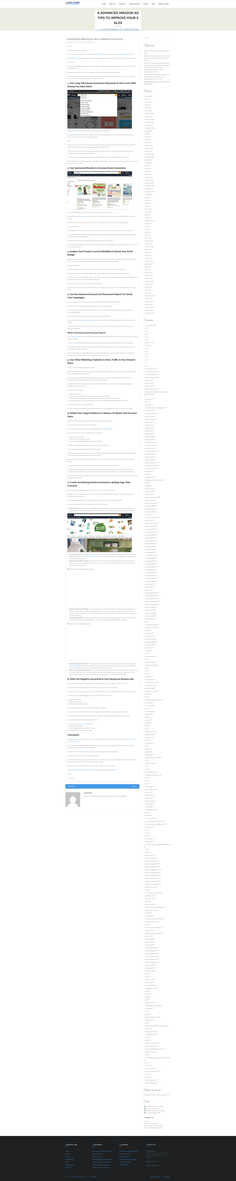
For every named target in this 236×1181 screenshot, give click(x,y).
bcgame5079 (148, 428)
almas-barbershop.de (151, 389)
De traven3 (148, 633)
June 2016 (148, 290)
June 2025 (148, 137)
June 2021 (148, 229)
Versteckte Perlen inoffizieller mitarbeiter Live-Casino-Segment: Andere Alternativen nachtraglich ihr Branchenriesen (157, 77)
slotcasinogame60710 (151, 956)
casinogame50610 (150, 567)
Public (147, 913)
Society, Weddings (150, 985)
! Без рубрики (149, 325)
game (146, 717)
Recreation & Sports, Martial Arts (154, 919)
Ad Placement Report (75, 337)
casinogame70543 (150, 572)
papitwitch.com (149, 896)
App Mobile (148, 405)
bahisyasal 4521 (149, 416)
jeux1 (146, 781)
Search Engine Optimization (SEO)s (102, 1151)
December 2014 (149, 307)
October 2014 (149, 310)
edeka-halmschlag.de (151, 665)
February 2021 (149, 241)
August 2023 (148, 194)
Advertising (148, 380)
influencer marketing (75, 666)
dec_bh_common (150, 639)
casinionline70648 (150, 512)
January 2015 (148, 304)
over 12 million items (100, 54)
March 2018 (148, 258)
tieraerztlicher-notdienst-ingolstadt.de (155, 1026)
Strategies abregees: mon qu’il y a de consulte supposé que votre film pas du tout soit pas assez (157, 58)
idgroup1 (147, 749)
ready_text (148, 916)
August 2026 (148, 96)
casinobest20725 (150, 532)
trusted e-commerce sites (126, 54)
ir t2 (146, 760)
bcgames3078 (149, 439)
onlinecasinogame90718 (152, 884)
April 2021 (148, 235)
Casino (147, 515)
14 (146, 337)
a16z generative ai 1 (151, 372)
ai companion (149, 383)
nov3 (146, 833)
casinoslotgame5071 (151, 593)
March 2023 (148, 209)
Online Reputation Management (101, 1165)
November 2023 (149, 186)
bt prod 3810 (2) (149, 491)
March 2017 (148, 272)
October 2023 (149, 189)
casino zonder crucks (151, 523)
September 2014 (149, 313)
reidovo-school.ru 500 (151, 922)
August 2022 (148, 212)
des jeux (147, 651)
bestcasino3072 (149, 454)
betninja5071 (148, 471)
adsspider (84, 42)
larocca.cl (147, 792)
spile (146, 1000)
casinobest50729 (150, 546)
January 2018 (148, 264)
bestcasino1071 (149, 448)
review (147, 924)
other (146, 890)
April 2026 (148, 108)
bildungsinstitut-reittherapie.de (154, 480)
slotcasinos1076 (149, 965)
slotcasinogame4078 (151, 953)
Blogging (147, 486)
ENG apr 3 (148, 677)
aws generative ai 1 (150, 413)
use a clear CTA (104, 563)
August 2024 (148, 163)
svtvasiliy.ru (148, 1008)
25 (146, 354)
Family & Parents (150, 685)
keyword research (86, 751)
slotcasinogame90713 (151, 962)
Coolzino (148, 1157)
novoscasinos (149, 838)
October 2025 (149, 125)
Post (146, 901)
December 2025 (149, 119)
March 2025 (148, 145)
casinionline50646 (150, 509)
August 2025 (148, 131)
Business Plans (149, 500)
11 (146, 331)
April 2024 (148, 174)
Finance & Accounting (151, 691)
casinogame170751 (150, 555)
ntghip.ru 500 (148, 841)
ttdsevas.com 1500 (150, 1031)
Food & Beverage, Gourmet (152, 700)
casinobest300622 (150, 535)
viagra (147, 1037)
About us (67, 1154)
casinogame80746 (150, 581)
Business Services (150, 503)
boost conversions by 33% (93, 556)
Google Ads (94, 384)
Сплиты (147, 1074)
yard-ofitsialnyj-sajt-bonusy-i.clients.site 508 (157, 1057)
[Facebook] (153, 1106)
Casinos (147, 590)
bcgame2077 (148, 422)
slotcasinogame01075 (151, 948)
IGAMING (147, 752)
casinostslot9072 (150, 619)
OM (146, 849)
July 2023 (147, 197)
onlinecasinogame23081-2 (152, 870)
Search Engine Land (80, 216)
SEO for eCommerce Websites (100, 1167)
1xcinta (147, 345)
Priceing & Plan (69, 1159)
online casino (149, 855)
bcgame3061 (148, 425)
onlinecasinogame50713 (152, 878)
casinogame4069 (150, 564)
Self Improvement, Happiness (153, 933)
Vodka (147, 1040)
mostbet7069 (148, 807)
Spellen (147, 994)
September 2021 (149, 220)
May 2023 (148, 203)
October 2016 (149, 284)
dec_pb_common (150, 645)
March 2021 (148, 238)
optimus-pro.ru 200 (150, 887)
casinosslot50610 (150, 607)
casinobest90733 (150, 552)
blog (146, 483)
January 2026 (148, 116)
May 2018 (148, 252)
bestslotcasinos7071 (151, 468)
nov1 (146, 830)
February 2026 (149, 113)
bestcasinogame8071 (151, 463)
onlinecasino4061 (150, 858)
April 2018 (148, 255)
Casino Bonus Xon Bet (151, 518)
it (145, 766)
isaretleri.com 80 (149, 763)
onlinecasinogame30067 (152, 872)
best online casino (150, 445)
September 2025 (149, 128)
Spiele (147, 997)
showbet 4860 (149, 939)
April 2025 (148, 142)
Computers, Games (150, 627)
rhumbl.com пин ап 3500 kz (152, 927)
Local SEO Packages (125, 1162)
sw (146, 1011)
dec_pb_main (149, 648)
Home (99, 29)
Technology (148, 1020)
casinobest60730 (150, 549)
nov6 (146, 836)
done (146, 653)
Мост (146, 1063)
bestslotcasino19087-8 (151, 465)
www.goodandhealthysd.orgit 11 (154, 1049)
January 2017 (148, 278)
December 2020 (149, 246)
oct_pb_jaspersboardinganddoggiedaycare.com (158, 844)
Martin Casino (149, 795)
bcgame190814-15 (150, 419)
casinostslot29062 (150, 613)
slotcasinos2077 (149, 968)
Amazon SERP (79, 163)
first (146, 697)
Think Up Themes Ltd (78, 1177)
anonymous (148, 399)
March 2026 (148, 111)
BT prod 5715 (148, 494)
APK (146, 402)
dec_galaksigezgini (150, 642)
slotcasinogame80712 (151, 959)
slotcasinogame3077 (151, 951)
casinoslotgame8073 (151, 596)
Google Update (149, 734)
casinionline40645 (150, 506)
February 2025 (149, 148)
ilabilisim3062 (149, 755)
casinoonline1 (149, 584)
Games (147, 720)
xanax (147, 1055)
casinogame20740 (150, 558)
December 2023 (149, 183)
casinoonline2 (149, 587)
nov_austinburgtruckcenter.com (154, 821)
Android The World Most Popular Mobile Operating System (156, 393)
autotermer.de (149, 410)
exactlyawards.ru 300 (151, 682)
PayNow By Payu (124, 1165)
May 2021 (148, 232)
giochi (147, 726)
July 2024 (147, 165)
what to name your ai (151, 1046)
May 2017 (148, 267)
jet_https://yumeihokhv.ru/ (152, 775)
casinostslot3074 (150, 616)
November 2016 (149, 281)
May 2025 (148, 139)
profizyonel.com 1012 (151, 910)
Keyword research (72, 131)
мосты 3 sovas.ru (150, 1068)
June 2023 (148, 200)
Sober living (148, 982)
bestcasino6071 (149, 457)
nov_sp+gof (148, 827)
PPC (78, 261)
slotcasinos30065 (150, 971)
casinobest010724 (150, 526)
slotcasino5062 (149, 945)
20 (146, 351)
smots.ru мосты (149, 979)
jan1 (146, 769)
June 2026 (148, 102)
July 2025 (147, 134)
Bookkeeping (149, 489)
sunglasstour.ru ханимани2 (153, 1005)
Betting (147, 474)
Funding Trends (149, 711)
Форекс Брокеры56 (151, 1083)
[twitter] (151, 1108)
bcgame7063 (148, 434)
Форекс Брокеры (150, 1080)
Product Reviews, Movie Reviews (154, 907)
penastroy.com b (150, 898)
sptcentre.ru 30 (149, 1003)
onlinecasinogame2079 (151, 867)
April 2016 (148, 293)
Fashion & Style (149, 688)
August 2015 (148, 298)
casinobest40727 (150, 541)
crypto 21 (147, 630)
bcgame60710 (149, 431)
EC (146, 659)
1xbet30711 (148, 343)
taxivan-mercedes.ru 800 (152, 1017)
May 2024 (148, 171)
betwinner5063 (149, 477)
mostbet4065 (148, 804)
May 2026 (148, 105)
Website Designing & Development (102, 1159)
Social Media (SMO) (97, 1154)
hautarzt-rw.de (149, 737)
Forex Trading (149, 705)
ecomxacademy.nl (150, 662)
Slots (146, 974)
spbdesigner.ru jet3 (150, 988)
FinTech (147, 694)
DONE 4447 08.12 (150, 656)
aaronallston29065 (150, 374)
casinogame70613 (150, 575)
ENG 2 (147, 674)
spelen (147, 991)
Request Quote (69, 1165)
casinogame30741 (150, 561)
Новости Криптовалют (152, 1071)
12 (146, 334)
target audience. (108, 429)
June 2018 (148, 249)
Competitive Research (151, 624)
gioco (146, 729)
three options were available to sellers (88, 320)
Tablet (147, 1014)
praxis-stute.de (149, 904)
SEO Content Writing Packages (127, 1159)
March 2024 (148, 177)
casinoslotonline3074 (151, 604)
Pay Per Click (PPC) (97, 1157)
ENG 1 (147, 671)
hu (146, 746)
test (146, 1023)
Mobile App (148, 798)
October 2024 (149, 160)
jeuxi (146, 784)
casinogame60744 (150, 570)
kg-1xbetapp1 (149, 786)
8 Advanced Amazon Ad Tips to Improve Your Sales (87, 770)
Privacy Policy (166, 1177)
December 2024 (149, 154)
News (146, 815)
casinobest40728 (150, 543)
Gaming (147, 723)
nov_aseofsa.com (150, 818)
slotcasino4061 (149, 942)
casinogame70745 (150, 578)
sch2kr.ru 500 (149, 930)
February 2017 (149, 275)
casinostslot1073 (150, 610)
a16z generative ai (150, 369)
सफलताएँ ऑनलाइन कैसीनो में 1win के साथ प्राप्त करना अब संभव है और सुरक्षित (157, 83)
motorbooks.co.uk (150, 810)
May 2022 (148, 215)
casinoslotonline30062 (151, 601)
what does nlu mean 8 (151, 1043)
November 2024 (149, 157)
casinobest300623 (150, 538)
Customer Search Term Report (83, 724)
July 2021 (147, 226)
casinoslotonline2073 (151, 598)
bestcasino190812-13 (151, 451)
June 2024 (148, 168)
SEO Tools (68, 1167)
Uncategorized (149, 1034)
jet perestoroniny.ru (150, 772)
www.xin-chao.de (150, 1052)
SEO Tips (93, 42)
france (147, 708)
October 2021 (149, 217)
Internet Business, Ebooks (152, 757)
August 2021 (148, 223)
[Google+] (154, 1111)
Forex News (148, 703)
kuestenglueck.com (150, 789)
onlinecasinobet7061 (151, 861)
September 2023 (149, 192)
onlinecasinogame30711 (152, 875)
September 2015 (149, 296)
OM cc (147, 852)
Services (67, 1157)
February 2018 (149, 261)
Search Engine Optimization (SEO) (128, 1151)
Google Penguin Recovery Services (102, 1162)
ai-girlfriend (148, 386)
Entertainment (149, 679)
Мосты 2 (147, 1065)
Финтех (147, 1077)
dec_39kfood (148, 636)
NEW (146, 812)
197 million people (75, 58)
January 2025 (148, 151)
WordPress (94, 1177)
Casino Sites (148, 520)
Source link (70, 778)
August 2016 (148, 287)
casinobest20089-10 (150, 529)
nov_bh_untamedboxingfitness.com (155, 824)
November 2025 (149, 122)
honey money (149, 743)
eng (146, 668)
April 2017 (148, 270)
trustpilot (147, 1029)
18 (146, 340)
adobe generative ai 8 (151, 377)
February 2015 (149, 301)
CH (146, 622)
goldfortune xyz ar (150, 731)
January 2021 (148, 244)
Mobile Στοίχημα (150, 801)
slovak (147, 977)
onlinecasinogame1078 (151, 864)
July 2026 (147, 99)
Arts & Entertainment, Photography (155, 408)
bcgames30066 (149, 437)
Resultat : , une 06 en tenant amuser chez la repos (156, 52)
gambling (147, 714)
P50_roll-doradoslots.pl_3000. (153, 893)
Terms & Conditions (155, 1177)
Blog (66, 1162)
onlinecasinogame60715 (152, 881)
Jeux (146, 778)
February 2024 (149, 180)
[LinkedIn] (152, 1113)
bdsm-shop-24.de (150, 442)
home (147, 740)
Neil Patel (114, 770)
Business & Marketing (151, 497)
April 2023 (148, 206)
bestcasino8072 (149, 460)
